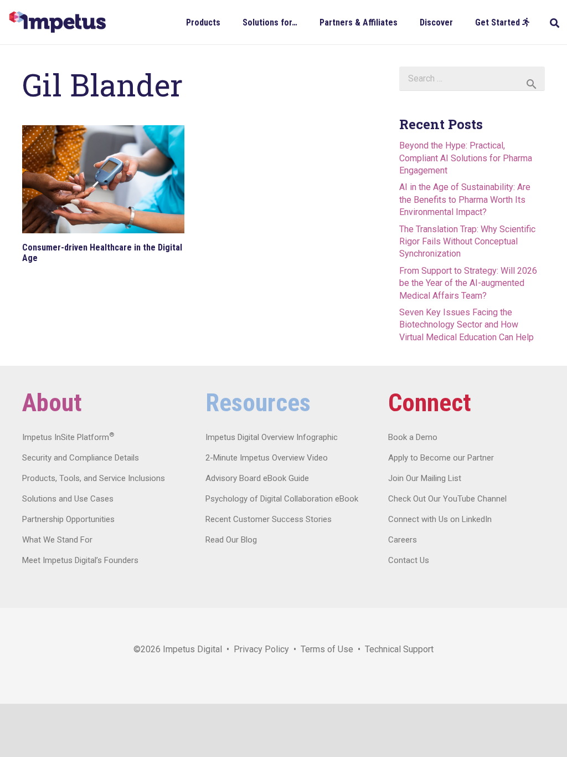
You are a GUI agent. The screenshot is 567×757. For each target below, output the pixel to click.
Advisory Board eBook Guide (257, 478)
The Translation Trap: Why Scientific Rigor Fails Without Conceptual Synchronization (467, 241)
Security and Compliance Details (80, 458)
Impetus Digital (192, 649)
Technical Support (399, 649)
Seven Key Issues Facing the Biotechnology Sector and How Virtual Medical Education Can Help (466, 324)
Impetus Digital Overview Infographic (271, 437)
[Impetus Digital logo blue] (57, 22)
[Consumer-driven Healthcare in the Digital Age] (103, 179)
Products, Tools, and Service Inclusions (93, 478)
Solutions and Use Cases (68, 499)
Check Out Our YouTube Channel (447, 499)
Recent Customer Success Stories (268, 519)
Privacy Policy (261, 649)
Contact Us (408, 560)
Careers (402, 540)
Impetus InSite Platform (68, 437)
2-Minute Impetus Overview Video (266, 458)
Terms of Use (327, 649)
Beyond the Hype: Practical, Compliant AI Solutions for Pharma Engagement (465, 158)
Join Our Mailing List (424, 478)
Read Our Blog (231, 540)
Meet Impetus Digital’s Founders (80, 560)
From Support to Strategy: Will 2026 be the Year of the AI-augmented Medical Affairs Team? (468, 283)
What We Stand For (57, 540)
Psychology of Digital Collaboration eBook (281, 499)
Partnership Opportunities (68, 519)
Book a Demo (412, 437)
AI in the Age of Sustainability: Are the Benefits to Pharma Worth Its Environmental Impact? (464, 199)
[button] (228, 22)
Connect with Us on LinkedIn (440, 519)
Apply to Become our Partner (441, 458)
